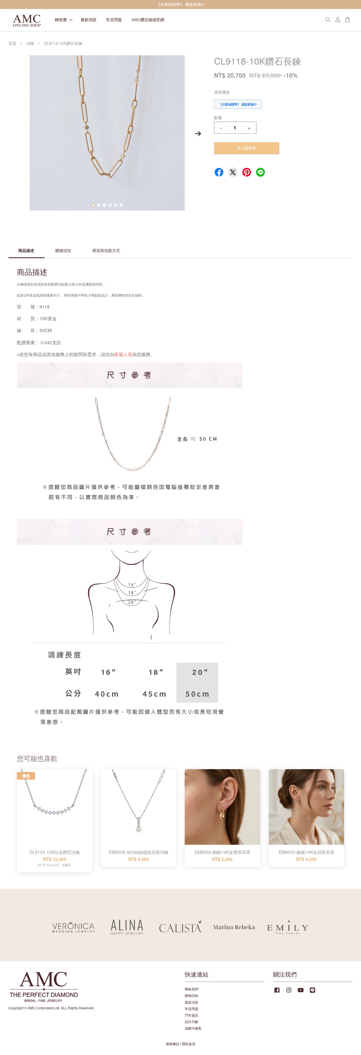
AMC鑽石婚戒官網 (147, 19)
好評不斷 (191, 1021)
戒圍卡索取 (193, 1028)
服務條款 (172, 1043)
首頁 (12, 43)
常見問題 (114, 19)
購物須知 (191, 995)
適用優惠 (222, 92)
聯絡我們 (191, 988)
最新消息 (88, 19)
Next (198, 134)
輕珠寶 (61, 19)
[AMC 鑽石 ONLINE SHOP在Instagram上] (289, 992)
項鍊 (30, 43)
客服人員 (123, 354)
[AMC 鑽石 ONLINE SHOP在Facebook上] (277, 992)
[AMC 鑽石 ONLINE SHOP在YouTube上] (301, 992)
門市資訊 (191, 1015)
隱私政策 (188, 1043)
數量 (218, 117)
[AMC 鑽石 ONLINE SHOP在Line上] (312, 992)
